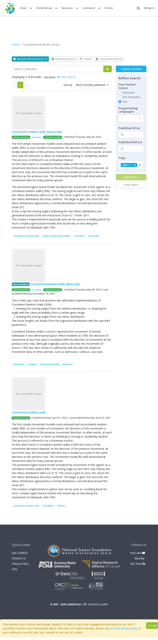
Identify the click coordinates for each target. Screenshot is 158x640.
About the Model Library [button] (30, 59)
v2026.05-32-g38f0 (97, 604)
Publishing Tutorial (65, 59)
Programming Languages (128, 110)
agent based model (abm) (56, 235)
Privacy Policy (20, 564)
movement (18, 364)
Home (15, 44)
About (23, 8)
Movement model (49, 364)
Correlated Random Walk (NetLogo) (55, 284)
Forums (109, 8)
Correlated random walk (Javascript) (37, 132)
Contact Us (19, 558)
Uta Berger (37, 137)
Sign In (151, 8)
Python (61, 505)
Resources (67, 8)
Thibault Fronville (53, 137)
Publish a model (131, 69)
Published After (129, 128)
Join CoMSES (20, 553)
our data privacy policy (124, 628)
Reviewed (128, 92)
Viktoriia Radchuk (21, 137)
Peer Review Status (126, 86)
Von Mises (48, 505)
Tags (122, 158)
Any (125, 101)
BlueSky (139, 558)
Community (88, 8)
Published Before (130, 142)
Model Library (44, 8)
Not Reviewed (131, 97)
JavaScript (93, 235)
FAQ (14, 569)
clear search (67, 77)
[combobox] (131, 118)
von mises (79, 235)
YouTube (136, 553)
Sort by (67, 85)
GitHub (87, 59)
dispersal (67, 364)
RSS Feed (136, 564)
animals (32, 364)
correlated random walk (26, 235)
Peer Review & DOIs (110, 59)
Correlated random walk (28, 412)
